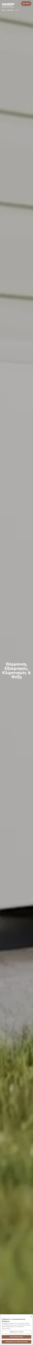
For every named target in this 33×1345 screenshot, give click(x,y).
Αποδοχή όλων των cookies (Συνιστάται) (16, 1342)
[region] (16, 1329)
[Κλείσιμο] (31, 1316)
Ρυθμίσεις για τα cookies (16, 1332)
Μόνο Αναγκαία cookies (16, 1337)
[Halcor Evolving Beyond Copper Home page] (8, 8)
